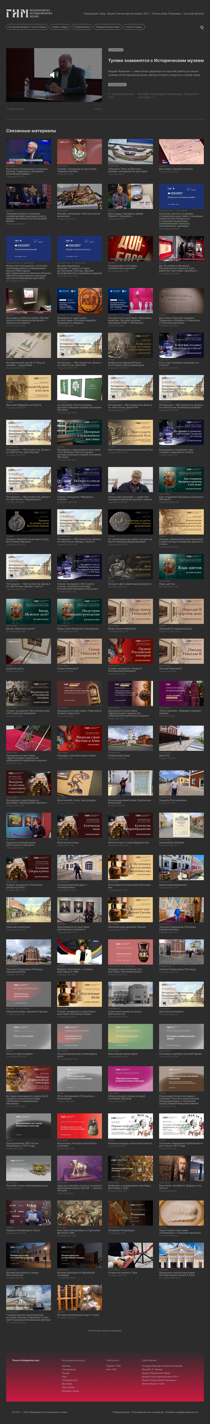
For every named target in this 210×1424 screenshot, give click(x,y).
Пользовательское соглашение (147, 1412)
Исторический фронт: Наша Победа (27, 27)
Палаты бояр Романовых (167, 13)
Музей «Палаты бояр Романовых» (159, 1380)
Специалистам (82, 27)
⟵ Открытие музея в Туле (121, 95)
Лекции (116, 50)
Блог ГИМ (111, 1369)
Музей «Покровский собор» (156, 1373)
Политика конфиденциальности (181, 1412)
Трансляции (68, 1387)
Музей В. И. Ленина (152, 1369)
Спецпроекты (69, 1369)
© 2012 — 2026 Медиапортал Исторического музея (39, 1412)
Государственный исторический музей (162, 1365)
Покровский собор (95, 13)
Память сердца (60, 27)
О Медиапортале (121, 1412)
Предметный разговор (107, 27)
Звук (64, 1376)
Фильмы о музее (70, 1391)
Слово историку (134, 27)
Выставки (67, 1383)
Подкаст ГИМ (113, 1365)
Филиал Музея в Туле (153, 1383)
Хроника (66, 1365)
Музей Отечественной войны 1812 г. (129, 13)
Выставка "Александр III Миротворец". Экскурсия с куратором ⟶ (168, 95)
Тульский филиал (193, 13)
